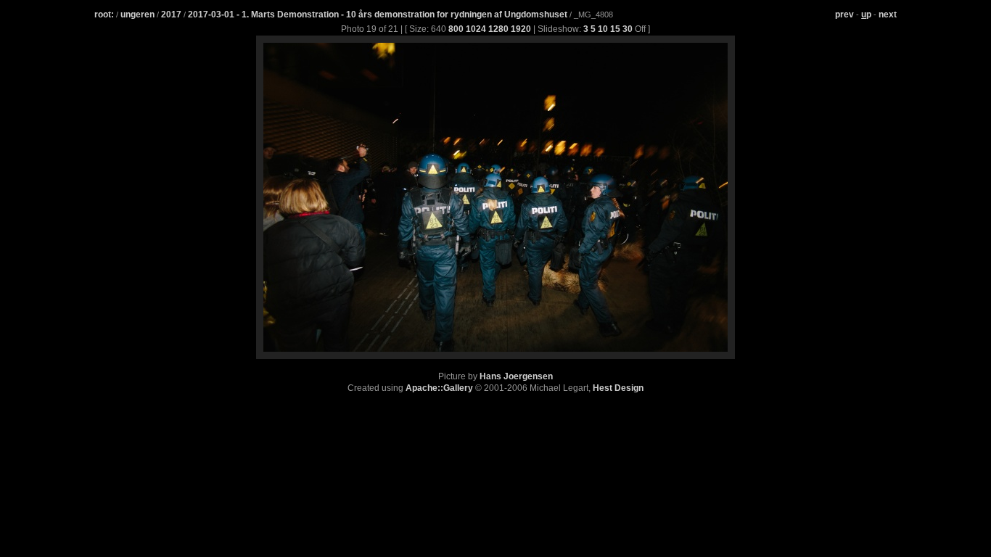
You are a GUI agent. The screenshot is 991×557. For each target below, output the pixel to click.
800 (456, 29)
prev (844, 14)
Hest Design (618, 388)
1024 (476, 29)
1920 (521, 29)
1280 (498, 29)
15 (615, 29)
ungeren (137, 14)
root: (104, 14)
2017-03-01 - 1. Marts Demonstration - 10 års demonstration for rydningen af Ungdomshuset (378, 14)
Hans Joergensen (516, 376)
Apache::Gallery (439, 388)
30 (627, 29)
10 (603, 29)
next (888, 14)
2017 (171, 14)
